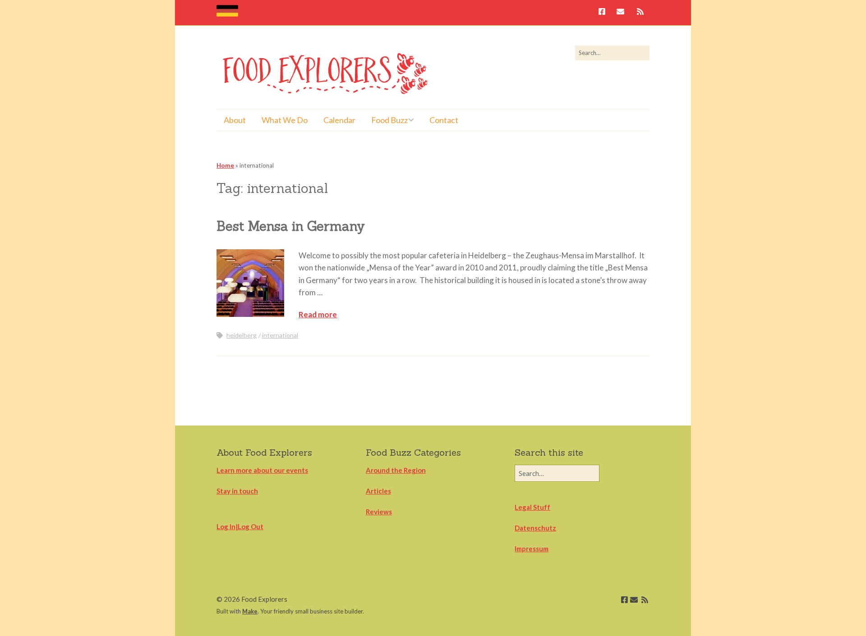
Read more (318, 314)
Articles (378, 491)
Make (250, 611)
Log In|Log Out (239, 526)
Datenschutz (535, 528)
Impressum (531, 548)
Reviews (379, 512)
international (280, 335)
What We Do (285, 120)
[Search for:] (612, 52)
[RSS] (640, 12)
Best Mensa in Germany (290, 226)
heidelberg (241, 335)
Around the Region (396, 470)
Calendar (339, 120)
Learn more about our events (262, 470)
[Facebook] (604, 12)
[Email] (620, 12)
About (235, 120)
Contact (443, 120)
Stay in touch (237, 491)
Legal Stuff (532, 507)
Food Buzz (389, 120)
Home (225, 165)
